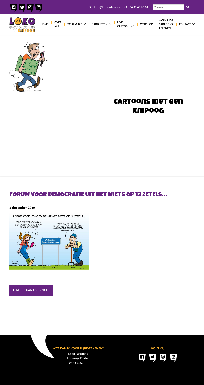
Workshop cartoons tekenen (166, 24)
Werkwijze (74, 24)
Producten (99, 24)
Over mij (57, 24)
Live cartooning (125, 24)
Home (44, 24)
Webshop (146, 24)
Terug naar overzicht (31, 290)
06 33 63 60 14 (138, 7)
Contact (185, 24)
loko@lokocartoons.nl (107, 7)
